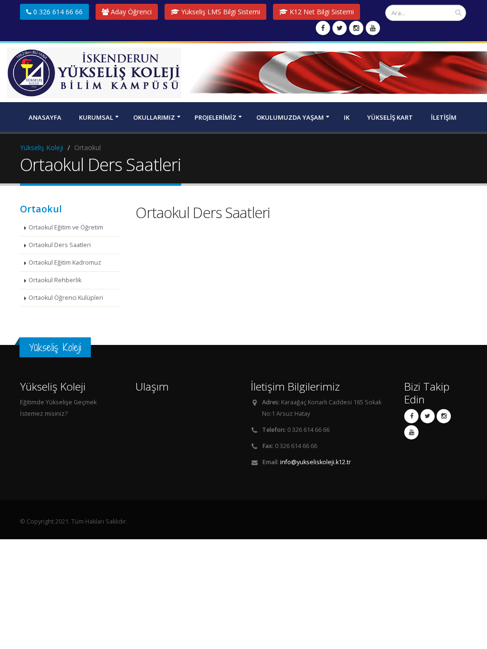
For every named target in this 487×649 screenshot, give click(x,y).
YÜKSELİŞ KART (390, 117)
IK (347, 117)
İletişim (444, 117)
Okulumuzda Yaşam (290, 117)
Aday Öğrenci (130, 11)
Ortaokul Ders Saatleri (60, 245)
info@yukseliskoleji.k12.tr (315, 462)
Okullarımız (154, 117)
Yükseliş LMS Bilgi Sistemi (219, 11)
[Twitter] (339, 28)
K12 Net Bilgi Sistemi (321, 11)
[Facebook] (323, 28)
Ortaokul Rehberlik (55, 280)
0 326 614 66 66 (57, 11)
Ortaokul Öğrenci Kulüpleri (66, 298)
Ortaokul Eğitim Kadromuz (65, 262)
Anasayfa (45, 117)
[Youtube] (373, 28)
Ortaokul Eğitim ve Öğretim (66, 227)
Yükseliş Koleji (41, 147)
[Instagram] (356, 28)
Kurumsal (96, 117)
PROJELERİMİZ (215, 117)
